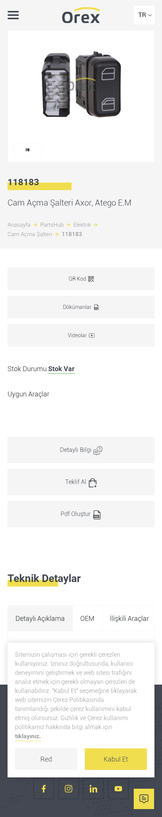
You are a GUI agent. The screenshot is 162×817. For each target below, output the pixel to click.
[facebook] (43, 788)
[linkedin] (93, 788)
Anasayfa (19, 225)
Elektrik (82, 225)
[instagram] (68, 788)
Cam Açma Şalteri (30, 234)
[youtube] (118, 788)
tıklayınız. (28, 736)
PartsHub (52, 225)
